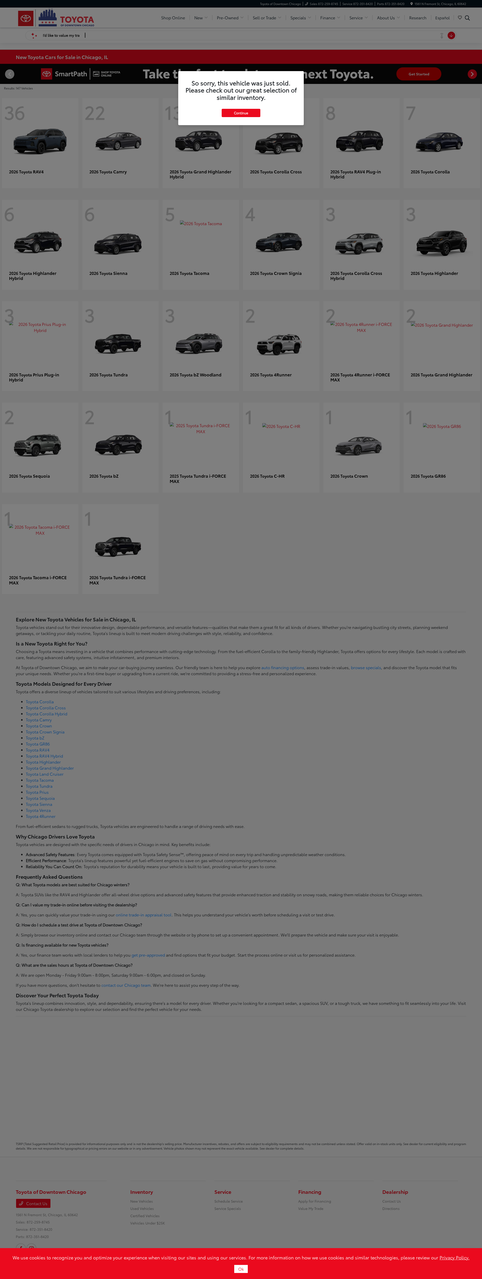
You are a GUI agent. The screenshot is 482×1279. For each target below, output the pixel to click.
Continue (241, 113)
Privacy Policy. (454, 1257)
